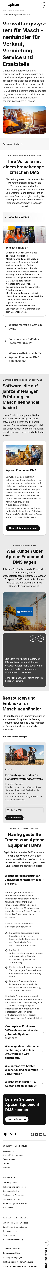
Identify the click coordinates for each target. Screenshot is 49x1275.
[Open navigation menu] (4, 5)
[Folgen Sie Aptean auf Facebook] (32, 1134)
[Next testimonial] (41, 638)
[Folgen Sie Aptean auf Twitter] (36, 1134)
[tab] (24, 217)
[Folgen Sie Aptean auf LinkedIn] (40, 1134)
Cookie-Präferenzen (12, 1248)
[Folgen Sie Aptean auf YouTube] (44, 1134)
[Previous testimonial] (33, 638)
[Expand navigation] (22, 144)
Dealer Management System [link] (16, 14)
